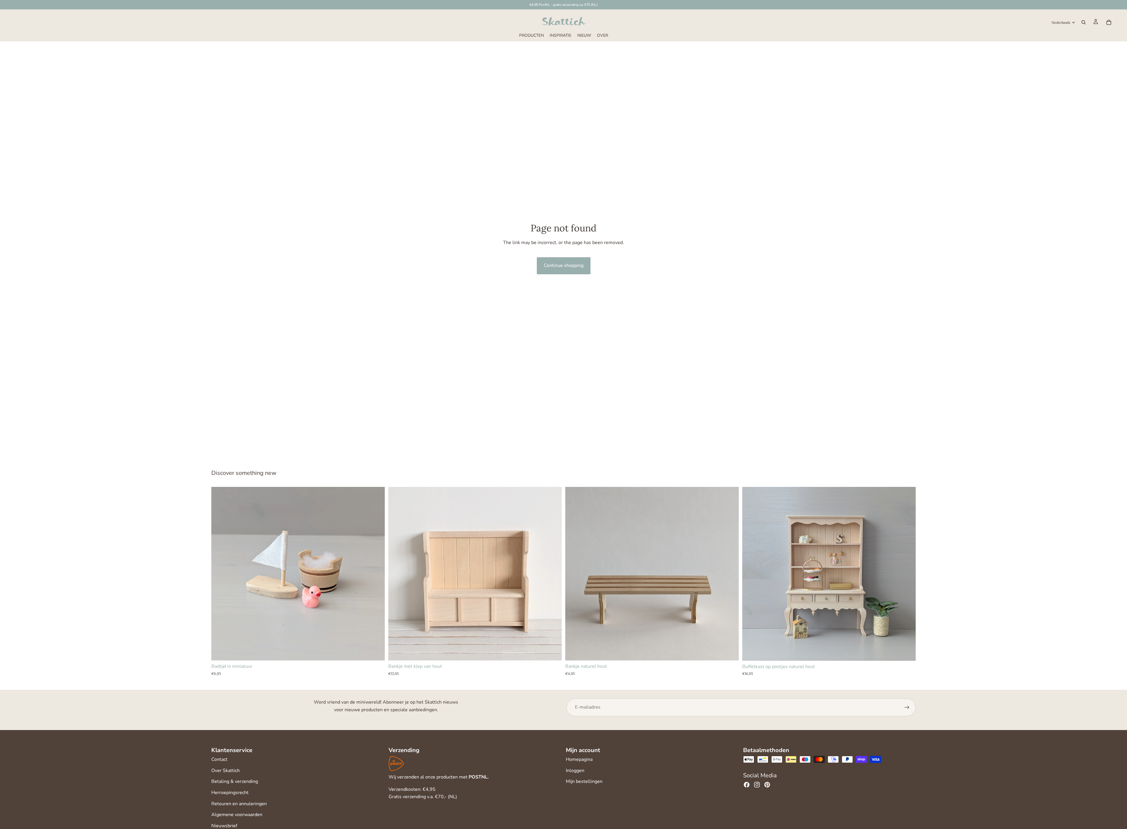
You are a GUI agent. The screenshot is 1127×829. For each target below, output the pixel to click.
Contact (219, 759)
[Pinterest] (767, 784)
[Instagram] (756, 784)
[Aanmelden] (907, 707)
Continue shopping (563, 265)
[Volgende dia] (553, 573)
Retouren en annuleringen (239, 804)
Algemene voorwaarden (236, 814)
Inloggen (575, 770)
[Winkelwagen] (1108, 22)
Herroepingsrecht (230, 792)
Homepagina (579, 759)
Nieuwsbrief (224, 826)
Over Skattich (225, 770)
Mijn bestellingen (584, 781)
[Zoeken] (1083, 22)
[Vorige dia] (397, 573)
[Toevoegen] (375, 651)
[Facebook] (746, 784)
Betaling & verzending (234, 781)
